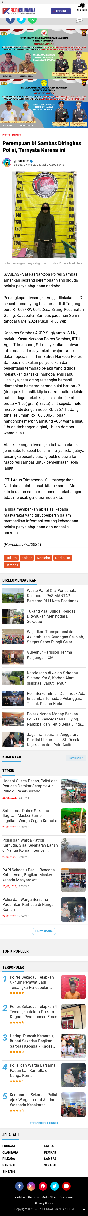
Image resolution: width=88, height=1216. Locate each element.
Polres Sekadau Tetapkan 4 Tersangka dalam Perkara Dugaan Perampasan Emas (33, 1011)
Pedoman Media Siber (42, 1197)
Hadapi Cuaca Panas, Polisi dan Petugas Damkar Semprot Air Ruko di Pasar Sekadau (30, 786)
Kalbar (27, 558)
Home (6, 134)
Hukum (16, 134)
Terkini (61, 11)
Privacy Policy (44, 1203)
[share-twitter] (21, 19)
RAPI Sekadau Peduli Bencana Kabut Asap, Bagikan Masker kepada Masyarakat (28, 875)
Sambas (12, 565)
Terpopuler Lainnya (44, 1123)
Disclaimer (66, 1197)
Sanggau (9, 1165)
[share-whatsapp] (32, 19)
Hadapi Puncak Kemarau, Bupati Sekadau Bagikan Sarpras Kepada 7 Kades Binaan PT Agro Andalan (32, 1041)
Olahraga (10, 1152)
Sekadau (50, 1165)
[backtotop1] (84, 1209)
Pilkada (8, 1159)
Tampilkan (75, 758)
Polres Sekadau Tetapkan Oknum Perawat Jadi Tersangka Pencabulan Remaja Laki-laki (32, 982)
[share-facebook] (10, 19)
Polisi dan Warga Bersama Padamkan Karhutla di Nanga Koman (28, 904)
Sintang (8, 1171)
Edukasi (8, 1146)
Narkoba (43, 558)
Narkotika (62, 558)
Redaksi (20, 1197)
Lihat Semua (44, 931)
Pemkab (50, 1152)
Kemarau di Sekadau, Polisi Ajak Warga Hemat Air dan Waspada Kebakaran (33, 1099)
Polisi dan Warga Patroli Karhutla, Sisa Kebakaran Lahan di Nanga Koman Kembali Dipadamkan (30, 845)
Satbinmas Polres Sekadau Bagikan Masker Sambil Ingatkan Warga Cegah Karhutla (29, 815)
